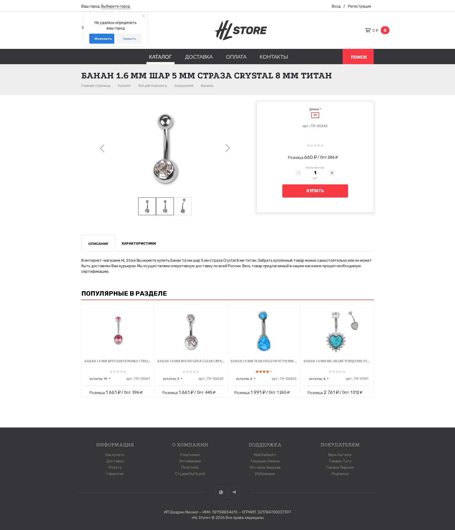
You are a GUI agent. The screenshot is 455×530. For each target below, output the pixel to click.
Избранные (265, 474)
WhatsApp (220, 492)
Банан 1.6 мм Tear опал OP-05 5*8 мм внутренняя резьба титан (285, 361)
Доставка (199, 57)
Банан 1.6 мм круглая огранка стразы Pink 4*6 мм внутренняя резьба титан (151, 361)
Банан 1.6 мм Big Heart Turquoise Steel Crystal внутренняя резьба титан (368, 361)
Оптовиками (190, 461)
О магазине (190, 455)
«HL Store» (201, 518)
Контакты (274, 57)
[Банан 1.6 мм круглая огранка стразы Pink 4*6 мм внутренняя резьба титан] (118, 331)
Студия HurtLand (190, 474)
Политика (190, 467)
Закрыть (129, 39)
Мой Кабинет (265, 455)
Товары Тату (340, 461)
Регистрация (359, 6)
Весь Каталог (340, 455)
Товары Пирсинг (340, 467)
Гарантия (115, 474)
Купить (315, 190)
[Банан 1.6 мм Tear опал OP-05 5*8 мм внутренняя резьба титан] (264, 331)
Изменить (103, 39)
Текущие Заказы (265, 461)
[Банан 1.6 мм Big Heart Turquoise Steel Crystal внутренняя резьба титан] (337, 331)
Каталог (160, 57)
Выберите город (115, 6)
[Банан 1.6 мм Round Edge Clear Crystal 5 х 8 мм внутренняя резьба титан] (191, 331)
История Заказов (265, 467)
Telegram (234, 492)
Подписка (340, 474)
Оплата (236, 57)
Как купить (115, 455)
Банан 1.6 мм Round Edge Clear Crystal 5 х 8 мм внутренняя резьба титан (222, 361)
